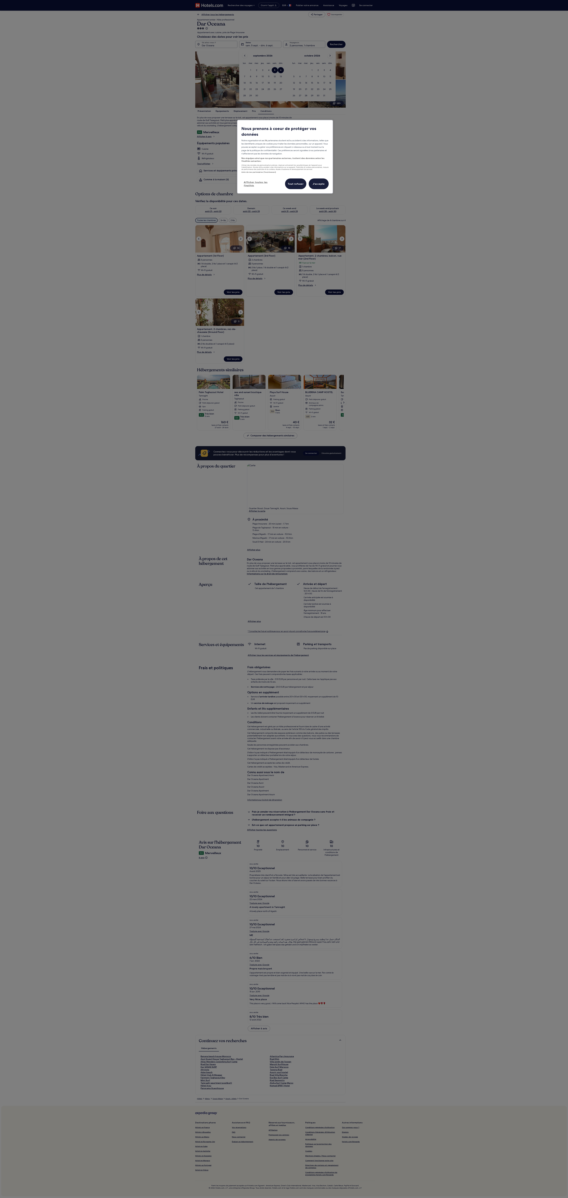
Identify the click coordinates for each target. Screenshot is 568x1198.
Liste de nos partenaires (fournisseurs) (258, 172)
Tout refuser (296, 183)
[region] (285, 157)
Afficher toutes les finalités (256, 184)
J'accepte (319, 183)
